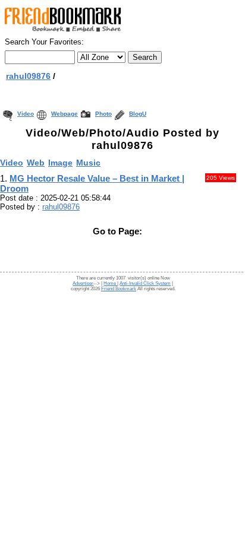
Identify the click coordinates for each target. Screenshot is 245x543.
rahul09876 (28, 76)
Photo (103, 113)
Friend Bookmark (118, 288)
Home (110, 283)
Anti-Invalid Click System (145, 283)
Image (60, 162)
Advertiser (83, 283)
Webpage (64, 113)
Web (36, 162)
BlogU (137, 113)
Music (88, 162)
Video (25, 113)
